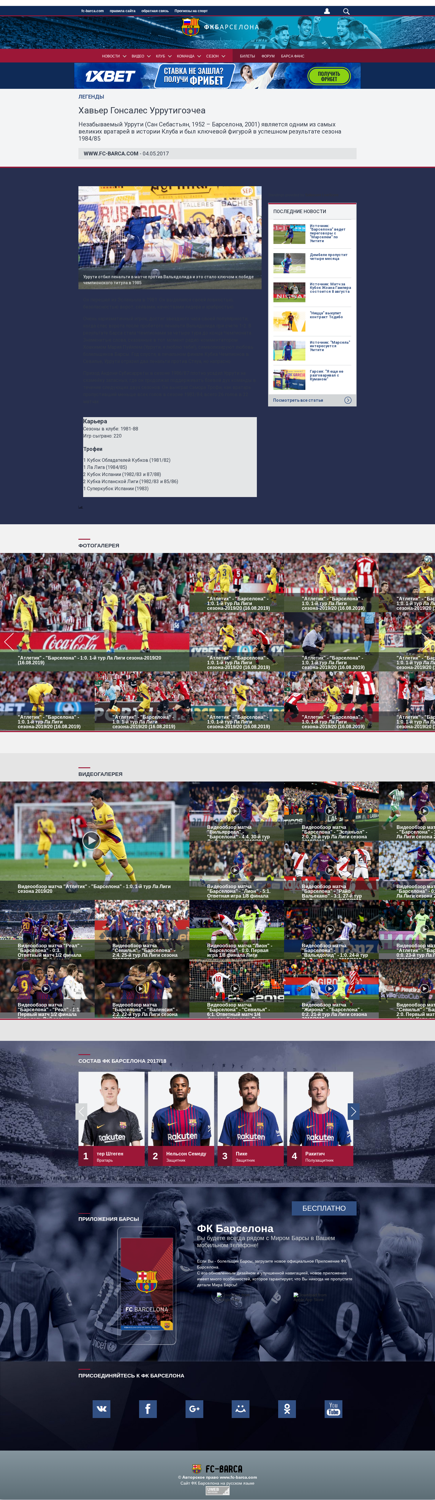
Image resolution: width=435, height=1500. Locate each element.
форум (268, 56)
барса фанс (292, 56)
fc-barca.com (92, 11)
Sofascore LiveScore (322, 195)
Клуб (160, 56)
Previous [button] (81, 1111)
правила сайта (123, 11)
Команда (185, 56)
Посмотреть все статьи (298, 400)
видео (138, 56)
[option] (217, 642)
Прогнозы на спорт (191, 11)
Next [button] (354, 1111)
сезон (212, 56)
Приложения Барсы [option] (108, 1219)
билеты (247, 56)
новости (111, 56)
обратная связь (155, 11)
